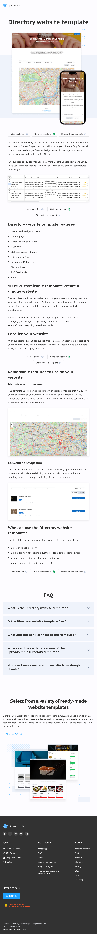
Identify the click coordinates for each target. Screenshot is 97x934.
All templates (14, 734)
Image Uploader (13, 857)
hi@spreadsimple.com (11, 926)
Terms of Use (21, 929)
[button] (48, 608)
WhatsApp (42, 849)
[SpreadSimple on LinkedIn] (27, 834)
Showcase (79, 862)
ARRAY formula (10, 853)
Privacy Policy (8, 929)
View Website (17, 134)
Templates (80, 857)
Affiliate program (82, 849)
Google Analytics (45, 866)
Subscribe (11, 896)
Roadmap (79, 880)
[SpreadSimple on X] (10, 834)
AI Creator (7, 862)
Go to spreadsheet (42, 134)
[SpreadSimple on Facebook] (5, 834)
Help (77, 875)
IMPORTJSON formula (13, 849)
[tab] (48, 608)
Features (79, 853)
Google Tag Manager (47, 862)
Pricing (78, 866)
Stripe (40, 857)
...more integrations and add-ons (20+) (48, 872)
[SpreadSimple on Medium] (16, 834)
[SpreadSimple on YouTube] (21, 834)
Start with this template (72, 134)
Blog (77, 871)
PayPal (41, 853)
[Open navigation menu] (92, 5)
